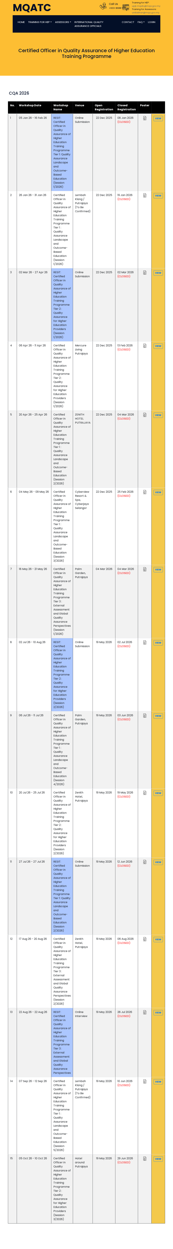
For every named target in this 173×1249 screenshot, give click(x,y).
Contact (128, 22)
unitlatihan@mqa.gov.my (145, 12)
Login (151, 22)
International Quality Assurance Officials (89, 24)
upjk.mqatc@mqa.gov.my (146, 6)
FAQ (140, 22)
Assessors (62, 22)
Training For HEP (39, 22)
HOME (21, 22)
